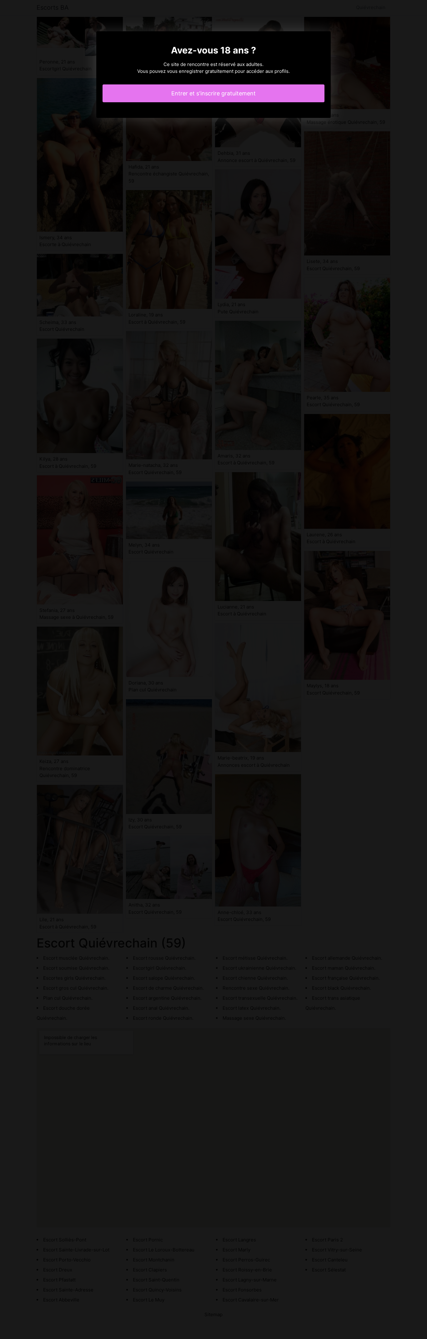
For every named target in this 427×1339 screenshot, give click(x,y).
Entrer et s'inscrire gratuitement (213, 93)
